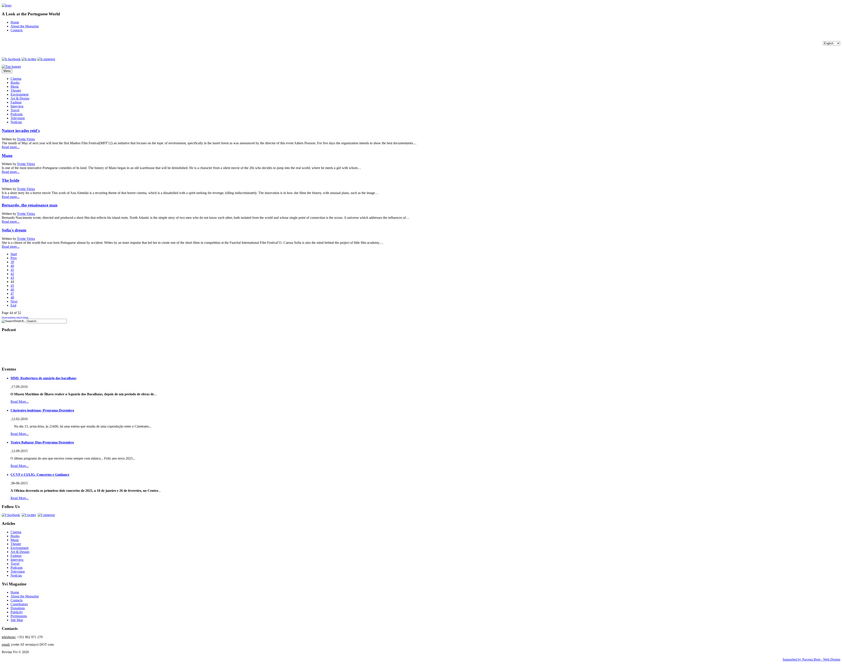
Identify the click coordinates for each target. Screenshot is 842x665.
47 (12, 293)
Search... (20, 321)
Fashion (16, 102)
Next (14, 301)
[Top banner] (11, 66)
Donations (18, 608)
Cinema (16, 78)
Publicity (17, 612)
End (13, 305)
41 (12, 270)
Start (14, 254)
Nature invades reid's (21, 130)
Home (15, 22)
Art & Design (20, 98)
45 (12, 285)
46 (12, 289)
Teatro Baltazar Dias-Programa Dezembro (42, 442)
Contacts (17, 30)
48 (12, 297)
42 (12, 274)
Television (18, 118)
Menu (7, 71)
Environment (20, 94)
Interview (17, 106)
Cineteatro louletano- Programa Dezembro (42, 410)
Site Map (17, 620)
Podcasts (17, 114)
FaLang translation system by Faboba (15, 317)
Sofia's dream (14, 230)
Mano (7, 155)
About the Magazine (25, 26)
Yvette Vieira (26, 139)
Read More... (20, 401)
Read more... (11, 147)
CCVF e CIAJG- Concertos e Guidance (40, 474)
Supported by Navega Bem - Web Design (811, 659)
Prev (14, 258)
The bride (10, 180)
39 (12, 262)
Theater (16, 90)
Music (15, 86)
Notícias (16, 122)
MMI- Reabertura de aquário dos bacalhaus (43, 378)
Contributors (19, 604)
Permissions (19, 616)
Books (15, 82)
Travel (15, 110)
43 (12, 278)
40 (12, 266)
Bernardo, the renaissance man (29, 205)
